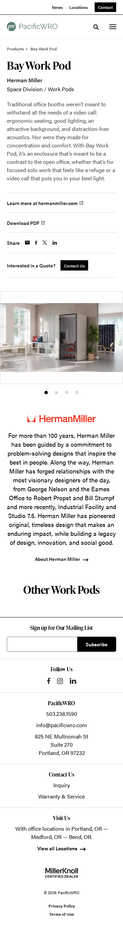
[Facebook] (48, 681)
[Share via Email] (27, 242)
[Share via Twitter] (44, 242)
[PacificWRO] (32, 26)
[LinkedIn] (73, 681)
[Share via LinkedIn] (54, 243)
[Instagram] (60, 681)
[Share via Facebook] (36, 243)
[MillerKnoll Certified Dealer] (62, 873)
